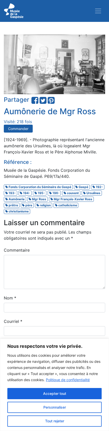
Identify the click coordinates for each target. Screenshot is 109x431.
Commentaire (17, 250)
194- (26, 193)
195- (41, 193)
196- (56, 193)
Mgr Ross (38, 199)
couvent (72, 193)
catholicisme (67, 205)
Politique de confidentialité (68, 380)
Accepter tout (54, 393)
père (28, 205)
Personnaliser (54, 407)
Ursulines (93, 193)
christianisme (18, 211)
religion (45, 205)
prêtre (13, 205)
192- (99, 187)
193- (12, 193)
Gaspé (83, 187)
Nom (10, 297)
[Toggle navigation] (98, 11)
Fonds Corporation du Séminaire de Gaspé (39, 187)
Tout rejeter (54, 421)
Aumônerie (16, 199)
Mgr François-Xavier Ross (72, 199)
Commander (18, 128)
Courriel (13, 321)
